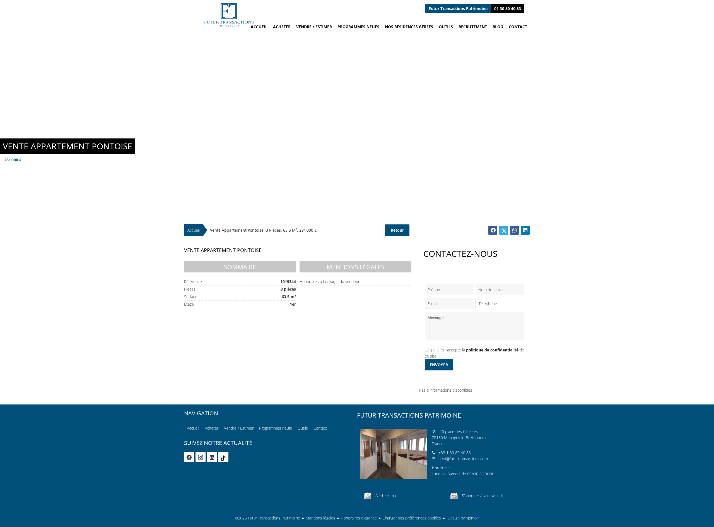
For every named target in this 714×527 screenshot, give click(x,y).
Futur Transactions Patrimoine (409, 415)
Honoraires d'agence (359, 518)
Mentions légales (320, 518)
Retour (397, 230)
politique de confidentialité (492, 350)
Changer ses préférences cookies (411, 518)
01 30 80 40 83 (507, 8)
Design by (463, 518)
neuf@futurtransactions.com (463, 458)
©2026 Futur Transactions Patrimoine (267, 518)
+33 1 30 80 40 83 (454, 452)
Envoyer (439, 364)
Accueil (229, 15)
